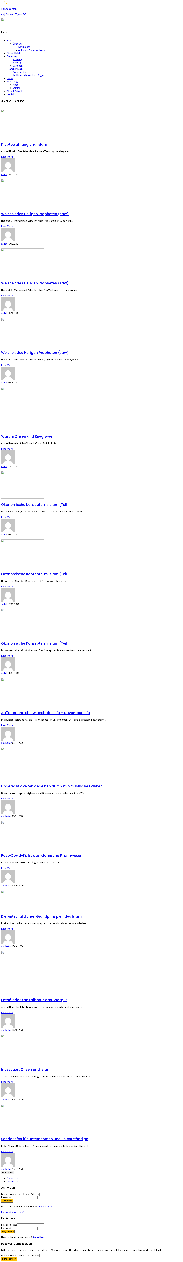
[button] (91, 33)
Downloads (24, 46)
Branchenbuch (15, 69)
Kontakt (11, 94)
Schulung (18, 59)
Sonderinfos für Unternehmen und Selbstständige (44, 1139)
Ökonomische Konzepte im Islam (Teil (34, 504)
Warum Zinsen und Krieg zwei (26, 436)
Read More (7, 156)
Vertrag (17, 62)
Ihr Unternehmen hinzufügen (28, 75)
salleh (4, 174)
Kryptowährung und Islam (24, 144)
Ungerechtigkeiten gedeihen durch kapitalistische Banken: (52, 786)
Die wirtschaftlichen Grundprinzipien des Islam (41, 916)
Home (10, 40)
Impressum (13, 1181)
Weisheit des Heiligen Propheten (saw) (35, 214)
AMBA (10, 78)
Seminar (17, 87)
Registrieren (45, 1206)
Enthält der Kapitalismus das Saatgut (34, 1000)
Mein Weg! (12, 81)
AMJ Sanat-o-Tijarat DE (13, 14)
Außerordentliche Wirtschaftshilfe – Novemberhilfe (45, 712)
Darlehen (18, 65)
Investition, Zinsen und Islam (26, 1069)
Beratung (12, 56)
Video (16, 84)
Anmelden (38, 1237)
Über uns (18, 43)
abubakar (6, 742)
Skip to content (9, 8)
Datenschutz (13, 1178)
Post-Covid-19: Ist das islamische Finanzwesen (41, 855)
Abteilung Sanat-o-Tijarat (32, 50)
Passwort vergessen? (12, 1212)
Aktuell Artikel (14, 91)
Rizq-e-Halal (13, 53)
